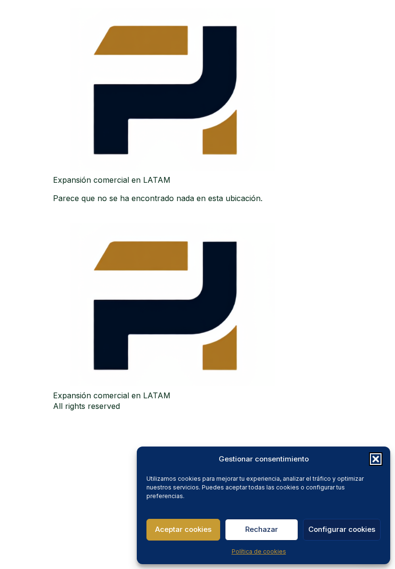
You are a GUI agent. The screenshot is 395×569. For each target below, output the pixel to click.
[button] (376, 459)
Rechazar (261, 529)
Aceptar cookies (183, 529)
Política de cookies (259, 551)
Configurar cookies (341, 529)
